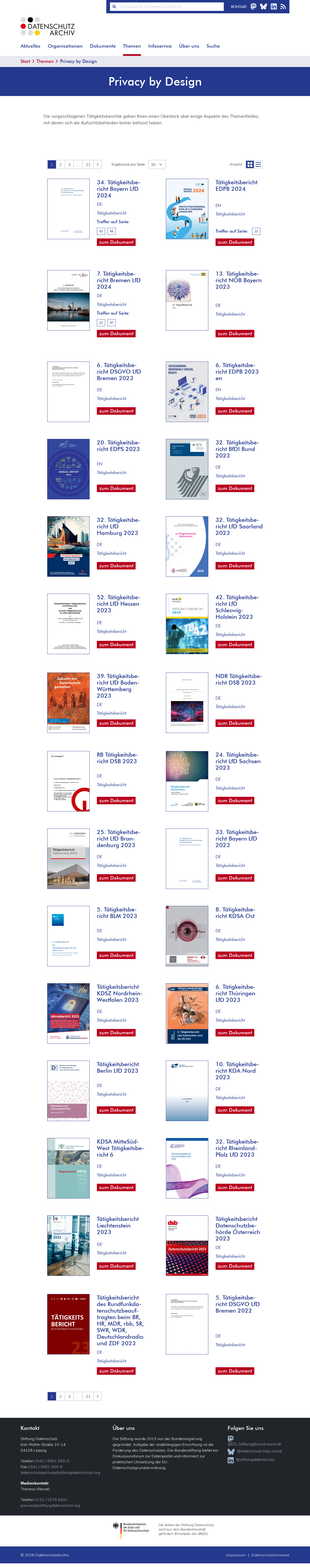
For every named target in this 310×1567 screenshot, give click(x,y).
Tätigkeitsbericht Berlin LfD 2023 (118, 1067)
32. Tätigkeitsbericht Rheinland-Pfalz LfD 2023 (237, 1148)
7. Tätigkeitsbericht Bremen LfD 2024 (119, 280)
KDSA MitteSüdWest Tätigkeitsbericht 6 (120, 1148)
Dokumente (103, 46)
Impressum (236, 1554)
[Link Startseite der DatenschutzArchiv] (47, 30)
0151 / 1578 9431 (51, 1499)
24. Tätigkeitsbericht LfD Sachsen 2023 (238, 761)
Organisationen (65, 46)
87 (111, 323)
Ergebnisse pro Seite (128, 164)
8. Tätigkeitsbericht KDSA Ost (236, 912)
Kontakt (239, 6)
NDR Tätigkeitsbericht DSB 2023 (239, 679)
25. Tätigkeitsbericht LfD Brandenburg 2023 (118, 838)
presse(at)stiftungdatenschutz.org (50, 1505)
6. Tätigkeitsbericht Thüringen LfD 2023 (236, 993)
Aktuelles (30, 46)
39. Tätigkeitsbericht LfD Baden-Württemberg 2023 (118, 685)
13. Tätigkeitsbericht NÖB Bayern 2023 (239, 280)
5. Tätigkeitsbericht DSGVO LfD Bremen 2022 (238, 1304)
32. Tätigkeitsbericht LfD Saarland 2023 (239, 526)
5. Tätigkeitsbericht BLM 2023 (117, 912)
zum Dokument (116, 242)
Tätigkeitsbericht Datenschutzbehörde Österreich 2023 (238, 1228)
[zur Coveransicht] (250, 164)
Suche (213, 46)
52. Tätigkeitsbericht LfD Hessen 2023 (118, 603)
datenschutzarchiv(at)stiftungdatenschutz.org (60, 1472)
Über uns (189, 46)
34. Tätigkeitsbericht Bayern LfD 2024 (118, 188)
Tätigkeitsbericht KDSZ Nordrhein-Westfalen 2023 (120, 993)
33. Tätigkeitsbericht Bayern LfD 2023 (237, 838)
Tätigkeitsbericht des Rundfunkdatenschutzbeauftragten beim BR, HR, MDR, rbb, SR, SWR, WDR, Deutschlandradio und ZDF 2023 (120, 1320)
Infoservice (160, 46)
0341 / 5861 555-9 (45, 1466)
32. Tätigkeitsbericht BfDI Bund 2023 (237, 448)
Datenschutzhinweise (270, 1554)
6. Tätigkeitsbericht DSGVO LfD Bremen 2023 (119, 371)
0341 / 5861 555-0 (52, 1460)
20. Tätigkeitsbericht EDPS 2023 (118, 445)
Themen (132, 46)
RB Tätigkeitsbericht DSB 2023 (117, 758)
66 (111, 231)
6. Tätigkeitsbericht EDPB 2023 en (237, 371)
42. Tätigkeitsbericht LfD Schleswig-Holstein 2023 (237, 606)
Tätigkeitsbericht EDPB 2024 (236, 185)
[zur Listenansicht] (258, 164)
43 (101, 231)
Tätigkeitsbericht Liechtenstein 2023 (118, 1225)
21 (88, 164)
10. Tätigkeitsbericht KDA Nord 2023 (237, 1070)
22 (101, 323)
